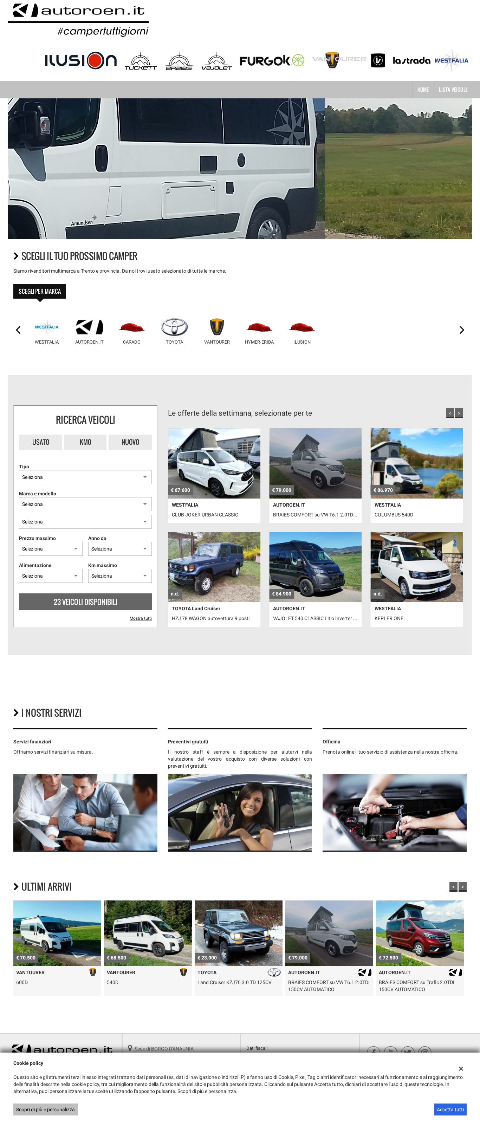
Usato (40, 442)
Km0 (85, 442)
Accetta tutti (450, 1109)
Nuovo (130, 442)
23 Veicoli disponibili (85, 602)
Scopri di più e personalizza (45, 1109)
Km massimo (102, 565)
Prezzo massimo (37, 538)
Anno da (97, 538)
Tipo (24, 466)
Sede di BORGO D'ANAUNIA (164, 1049)
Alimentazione (35, 565)
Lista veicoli (453, 89)
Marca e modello (37, 493)
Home (423, 89)
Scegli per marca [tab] (40, 291)
